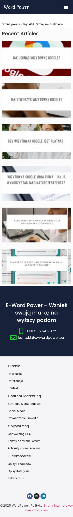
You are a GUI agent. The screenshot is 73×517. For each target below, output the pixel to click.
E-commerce (19, 456)
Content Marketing (24, 395)
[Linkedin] (43, 496)
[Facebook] (30, 496)
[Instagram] (37, 496)
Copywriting (18, 426)
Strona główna (11, 24)
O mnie (14, 365)
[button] (66, 7)
